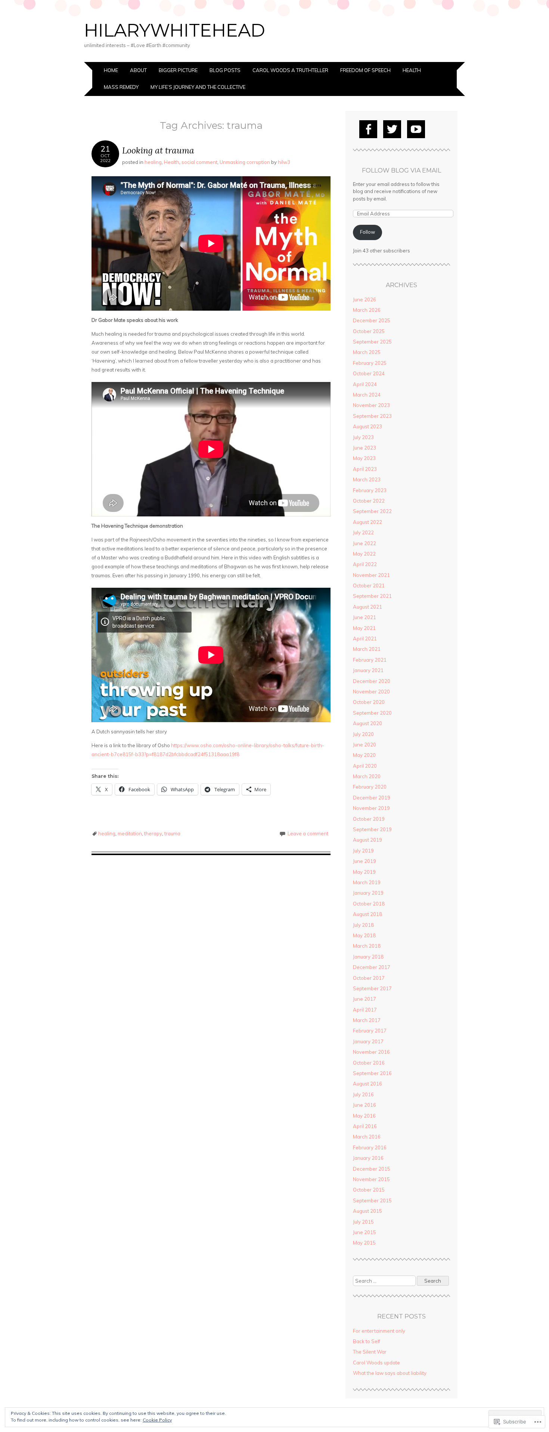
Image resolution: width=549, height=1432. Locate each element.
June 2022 (364, 543)
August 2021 (367, 607)
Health (412, 70)
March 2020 (367, 776)
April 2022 (365, 564)
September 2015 (372, 1200)
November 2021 (371, 575)
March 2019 (367, 882)
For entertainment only (379, 1331)
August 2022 (367, 522)
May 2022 (364, 554)
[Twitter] (392, 129)
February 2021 (370, 660)
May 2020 (364, 755)
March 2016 (367, 1137)
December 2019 (371, 798)
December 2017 (371, 967)
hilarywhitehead (174, 30)
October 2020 (369, 702)
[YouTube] (416, 129)
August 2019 (367, 840)
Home (111, 70)
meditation (130, 833)
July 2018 (363, 925)
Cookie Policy (157, 1420)
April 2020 (365, 766)
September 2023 (372, 416)
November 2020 (371, 692)
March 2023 (367, 479)
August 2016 (367, 1084)
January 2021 (368, 670)
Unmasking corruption (245, 162)
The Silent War (370, 1352)
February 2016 (370, 1147)
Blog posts (225, 70)
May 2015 (364, 1243)
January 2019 (368, 893)
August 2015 (367, 1211)
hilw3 (284, 162)
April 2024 (365, 384)
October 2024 (369, 373)
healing (153, 162)
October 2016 (369, 1063)
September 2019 (372, 829)
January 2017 (368, 1041)
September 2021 (372, 596)
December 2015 (371, 1169)
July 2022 (363, 532)
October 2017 (369, 978)
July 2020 (363, 734)
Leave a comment (308, 833)
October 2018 (369, 904)
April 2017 (365, 1010)
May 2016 (364, 1116)
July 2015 (363, 1222)
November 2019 (371, 808)
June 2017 (364, 999)
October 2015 (369, 1190)
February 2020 (370, 787)
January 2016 (368, 1158)
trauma (172, 833)
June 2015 (364, 1232)
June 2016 (364, 1105)
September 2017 (372, 988)
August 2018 (367, 914)
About (138, 70)
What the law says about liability (390, 1373)
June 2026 (364, 299)
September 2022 (372, 511)
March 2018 (367, 946)
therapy (153, 833)
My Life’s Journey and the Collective (198, 87)
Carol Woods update (376, 1363)
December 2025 (371, 320)
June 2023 (364, 448)
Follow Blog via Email (401, 170)
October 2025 (369, 331)
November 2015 (371, 1179)
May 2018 (364, 935)
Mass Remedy (121, 87)
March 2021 (367, 649)
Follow (367, 232)
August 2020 (367, 723)
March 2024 (367, 395)
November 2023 (371, 405)
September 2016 (372, 1073)
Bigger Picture (178, 70)
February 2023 (370, 490)
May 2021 (364, 628)
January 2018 (368, 957)
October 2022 (369, 501)
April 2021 (365, 639)
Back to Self (366, 1341)
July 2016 (363, 1094)
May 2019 (364, 872)
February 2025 (370, 363)
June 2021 (364, 617)
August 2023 (367, 426)
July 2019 (363, 851)
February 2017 (370, 1031)
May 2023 (364, 458)
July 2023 (363, 437)
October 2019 (369, 819)
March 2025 (367, 352)
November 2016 (371, 1052)
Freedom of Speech (365, 70)
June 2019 (364, 861)
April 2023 (365, 469)
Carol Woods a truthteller (290, 70)
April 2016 (365, 1126)
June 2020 (364, 745)
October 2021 (369, 585)
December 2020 (371, 681)
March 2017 (367, 1020)
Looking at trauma (158, 150)
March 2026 (367, 310)
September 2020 (372, 713)
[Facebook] (368, 129)
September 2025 (372, 342)
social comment (199, 162)
